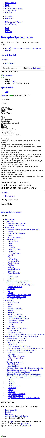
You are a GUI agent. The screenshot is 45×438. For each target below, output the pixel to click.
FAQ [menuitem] (7, 5)
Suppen (10, 231)
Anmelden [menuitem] (8, 16)
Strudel (10, 310)
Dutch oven (12, 388)
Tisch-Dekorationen (15, 364)
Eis (9, 291)
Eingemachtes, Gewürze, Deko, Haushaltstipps (21, 336)
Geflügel (12, 251)
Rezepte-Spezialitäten (17, 37)
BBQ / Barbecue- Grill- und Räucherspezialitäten (24, 376)
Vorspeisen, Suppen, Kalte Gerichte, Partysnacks (23, 229)
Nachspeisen (11, 289)
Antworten (4, 60)
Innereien (11, 255)
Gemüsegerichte (13, 263)
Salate (10, 235)
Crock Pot (11, 392)
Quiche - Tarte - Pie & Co (17, 316)
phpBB (12, 422)
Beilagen (11, 279)
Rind (11, 243)
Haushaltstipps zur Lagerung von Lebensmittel (23, 370)
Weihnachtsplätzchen (16, 320)
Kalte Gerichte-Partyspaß (16, 233)
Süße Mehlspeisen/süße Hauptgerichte (21, 285)
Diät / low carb (13, 277)
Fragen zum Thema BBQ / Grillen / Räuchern (24, 398)
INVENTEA (26, 426)
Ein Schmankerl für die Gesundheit (19, 295)
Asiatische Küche (14, 273)
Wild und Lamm (14, 253)
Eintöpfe (11, 267)
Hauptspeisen (11, 239)
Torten (10, 307)
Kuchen (10, 305)
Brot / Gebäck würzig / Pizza (17, 328)
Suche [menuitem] (7, 7)
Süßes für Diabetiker (15, 314)
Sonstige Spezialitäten (15, 396)
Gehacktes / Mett (15, 249)
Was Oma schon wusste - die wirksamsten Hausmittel (25, 368)
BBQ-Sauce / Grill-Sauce (16, 394)
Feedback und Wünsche (16, 225)
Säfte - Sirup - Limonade (16, 356)
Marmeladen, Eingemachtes (16, 340)
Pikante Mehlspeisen (15, 287)
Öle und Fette (12, 344)
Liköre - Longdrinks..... (16, 358)
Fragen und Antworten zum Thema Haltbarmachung (26, 348)
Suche (26, 68)
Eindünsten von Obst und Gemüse (20, 346)
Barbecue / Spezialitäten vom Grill (20, 378)
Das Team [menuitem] (8, 13)
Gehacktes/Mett (14, 386)
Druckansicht (9, 63)
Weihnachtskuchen (15, 322)
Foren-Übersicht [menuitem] (10, 3)
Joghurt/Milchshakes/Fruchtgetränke (20, 352)
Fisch (10, 257)
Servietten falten (13, 366)
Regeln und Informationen (17, 223)
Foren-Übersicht (10, 410)
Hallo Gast (10, 221)
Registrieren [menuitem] (9, 18)
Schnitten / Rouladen (15, 308)
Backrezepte (9, 301)
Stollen (11, 324)
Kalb (11, 245)
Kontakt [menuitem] (8, 412)
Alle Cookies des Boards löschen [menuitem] (16, 416)
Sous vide (11, 271)
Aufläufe (11, 265)
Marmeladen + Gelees (15, 342)
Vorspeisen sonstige (14, 237)
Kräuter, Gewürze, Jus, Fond (16, 338)
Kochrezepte (9, 227)
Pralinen (12, 326)
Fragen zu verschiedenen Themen (18, 372)
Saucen (10, 275)
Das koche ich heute (15, 299)
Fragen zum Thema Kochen (16, 297)
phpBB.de (24, 424)
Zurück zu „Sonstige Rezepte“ (11, 212)
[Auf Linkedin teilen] (3, 208)
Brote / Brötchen (13, 330)
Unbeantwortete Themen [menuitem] (13, 9)
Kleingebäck (12, 312)
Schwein (12, 247)
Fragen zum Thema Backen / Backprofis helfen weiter (25, 334)
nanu (2, 77)
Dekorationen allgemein (15, 362)
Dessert (10, 293)
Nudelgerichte (13, 259)
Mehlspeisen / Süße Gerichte (16, 283)
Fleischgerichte (13, 241)
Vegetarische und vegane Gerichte (18, 281)
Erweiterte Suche (35, 68)
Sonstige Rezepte (14, 269)
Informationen (10, 219)
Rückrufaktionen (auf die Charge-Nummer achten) (24, 374)
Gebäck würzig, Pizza (15, 332)
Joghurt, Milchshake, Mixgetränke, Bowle (21, 350)
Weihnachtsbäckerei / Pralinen (18, 318)
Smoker (10, 390)
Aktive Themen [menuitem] (10, 11)
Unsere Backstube (13, 303)
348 (13, 81)
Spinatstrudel (8, 54)
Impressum (9, 414)
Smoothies (11, 354)
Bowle (10, 360)
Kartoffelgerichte (14, 261)
